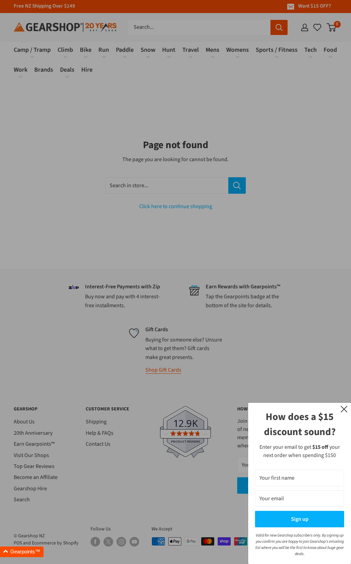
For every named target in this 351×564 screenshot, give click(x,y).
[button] (22, 552)
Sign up (299, 519)
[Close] (344, 409)
